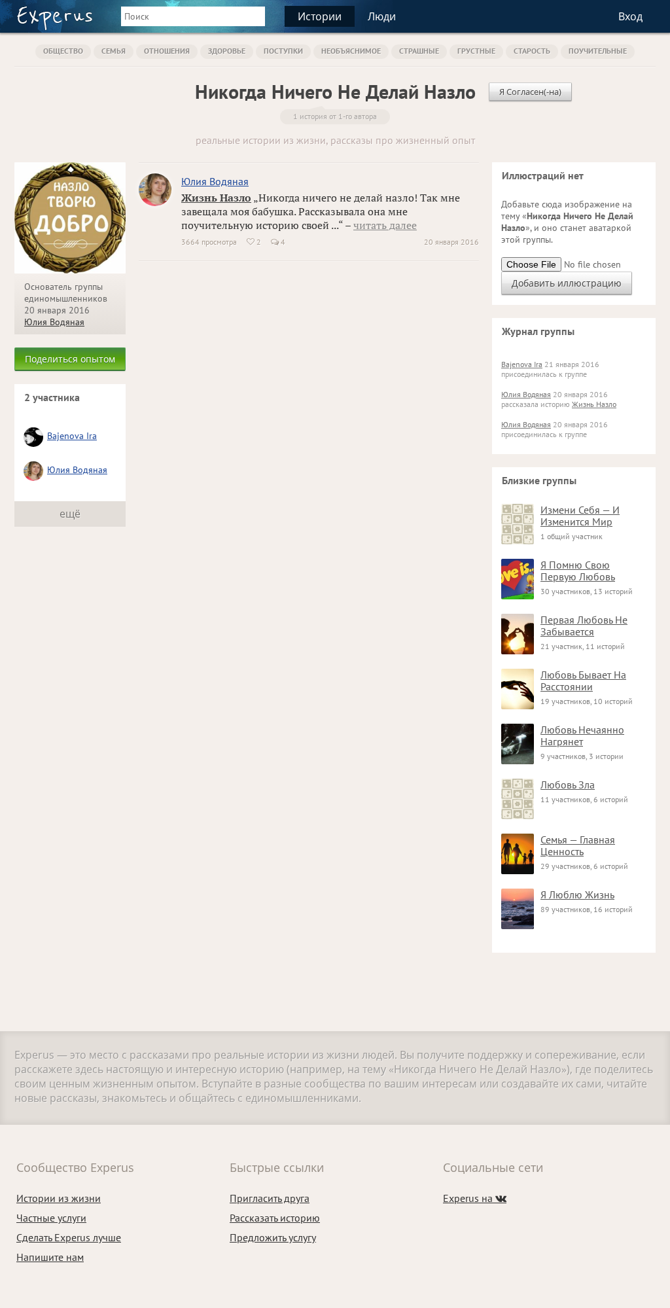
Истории (320, 16)
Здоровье (226, 51)
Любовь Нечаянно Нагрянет (582, 735)
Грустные (476, 51)
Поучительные (598, 51)
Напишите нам (50, 1257)
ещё (70, 513)
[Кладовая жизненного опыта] (54, 18)
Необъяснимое (351, 51)
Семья (113, 51)
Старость (532, 51)
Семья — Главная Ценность (577, 845)
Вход (630, 16)
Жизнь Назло (216, 197)
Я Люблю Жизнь (577, 894)
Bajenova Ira (72, 436)
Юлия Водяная (54, 322)
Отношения (167, 51)
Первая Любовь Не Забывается (583, 625)
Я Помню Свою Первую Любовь (577, 570)
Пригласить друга (269, 1198)
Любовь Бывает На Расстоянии (583, 680)
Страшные (419, 51)
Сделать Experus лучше (68, 1237)
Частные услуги (51, 1217)
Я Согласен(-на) (530, 91)
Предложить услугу (273, 1237)
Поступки (283, 51)
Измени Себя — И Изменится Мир (580, 515)
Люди (382, 16)
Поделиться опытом (70, 359)
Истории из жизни (58, 1198)
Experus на (474, 1198)
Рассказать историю (275, 1217)
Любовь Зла (567, 784)
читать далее (385, 225)
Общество (63, 51)
